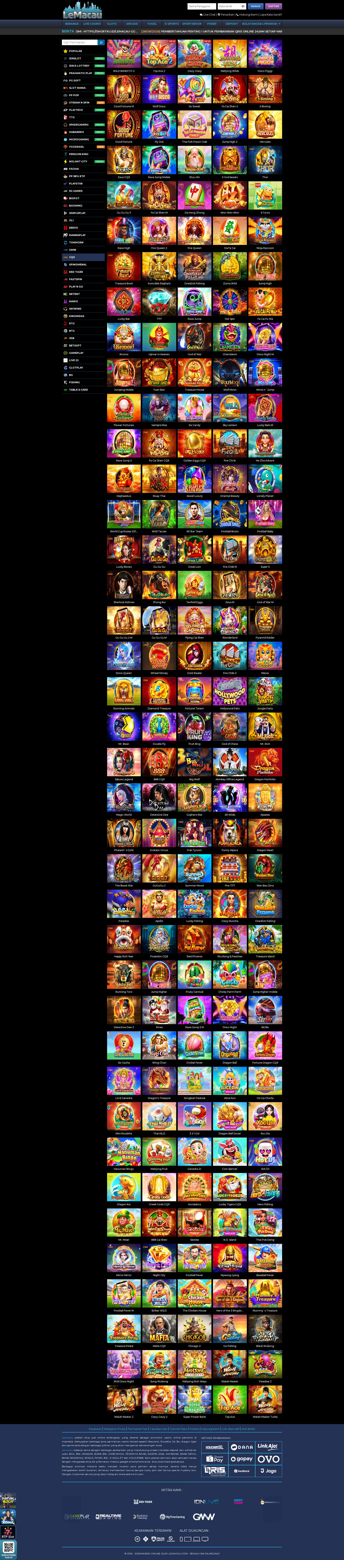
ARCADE (132, 23)
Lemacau (67, 1437)
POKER (211, 23)
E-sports (172, 23)
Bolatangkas (252, 23)
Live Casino (92, 23)
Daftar (273, 6)
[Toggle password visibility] (243, 6)
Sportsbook (192, 23)
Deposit (232, 23)
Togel (152, 23)
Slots (112, 23)
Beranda (72, 23)
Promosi (271, 23)
